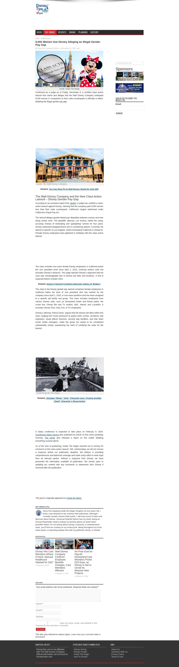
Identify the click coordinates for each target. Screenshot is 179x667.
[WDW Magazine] (130, 80)
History (94, 32)
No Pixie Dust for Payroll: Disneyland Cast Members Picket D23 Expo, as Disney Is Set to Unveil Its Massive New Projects (84, 562)
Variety (73, 203)
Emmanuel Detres (52, 48)
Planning (83, 32)
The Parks (50, 32)
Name (38, 604)
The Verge (50, 438)
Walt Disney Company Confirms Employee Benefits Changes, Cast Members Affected (63, 561)
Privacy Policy (117, 654)
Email (38, 610)
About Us (115, 649)
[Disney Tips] (42, 15)
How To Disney (80, 656)
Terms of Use (117, 656)
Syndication (45, 38)
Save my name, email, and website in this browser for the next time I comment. (66, 624)
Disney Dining (80, 649)
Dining (72, 32)
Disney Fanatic (80, 652)
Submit (119, 113)
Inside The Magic (81, 654)
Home (37, 38)
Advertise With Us (119, 652)
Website (39, 616)
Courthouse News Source (47, 435)
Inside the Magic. (74, 498)
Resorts (62, 32)
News (39, 32)
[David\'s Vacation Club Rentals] (130, 92)
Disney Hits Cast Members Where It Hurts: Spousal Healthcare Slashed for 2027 (44, 557)
